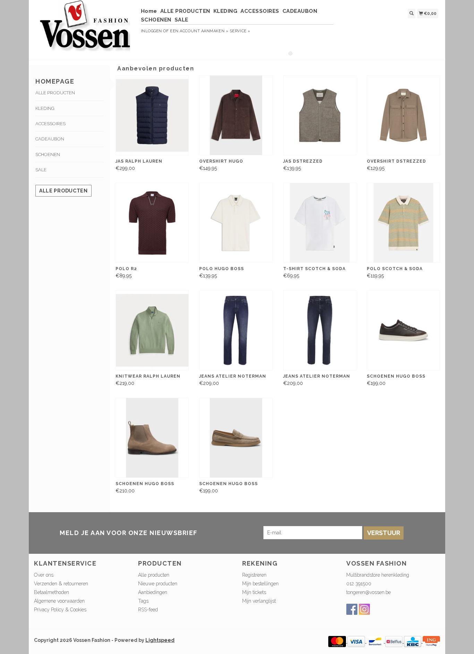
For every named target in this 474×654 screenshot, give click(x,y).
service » (240, 31)
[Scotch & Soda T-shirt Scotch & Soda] (319, 223)
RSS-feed (148, 609)
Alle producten (63, 190)
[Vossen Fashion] (84, 29)
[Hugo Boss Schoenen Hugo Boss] (403, 330)
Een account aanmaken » (199, 31)
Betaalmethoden (51, 592)
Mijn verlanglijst (259, 601)
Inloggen (151, 31)
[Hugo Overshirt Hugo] (236, 115)
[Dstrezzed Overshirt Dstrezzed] (403, 115)
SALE (181, 20)
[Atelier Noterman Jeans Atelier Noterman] (236, 330)
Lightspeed (160, 640)
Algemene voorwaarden (59, 601)
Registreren (254, 575)
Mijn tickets (254, 592)
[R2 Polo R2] (152, 223)
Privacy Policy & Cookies (60, 609)
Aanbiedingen (152, 592)
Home (149, 11)
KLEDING (225, 11)
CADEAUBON (300, 11)
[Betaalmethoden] (337, 641)
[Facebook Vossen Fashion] (351, 609)
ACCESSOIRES (259, 11)
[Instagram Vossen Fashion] (364, 609)
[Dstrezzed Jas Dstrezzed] (319, 115)
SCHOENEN (156, 20)
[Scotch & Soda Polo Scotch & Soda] (403, 223)
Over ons (43, 575)
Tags (143, 601)
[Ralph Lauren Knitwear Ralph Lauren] (152, 330)
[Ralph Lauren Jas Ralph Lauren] (152, 115)
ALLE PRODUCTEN (185, 11)
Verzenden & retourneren (61, 583)
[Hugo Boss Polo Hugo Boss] (236, 223)
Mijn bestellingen (260, 583)
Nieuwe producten (157, 583)
